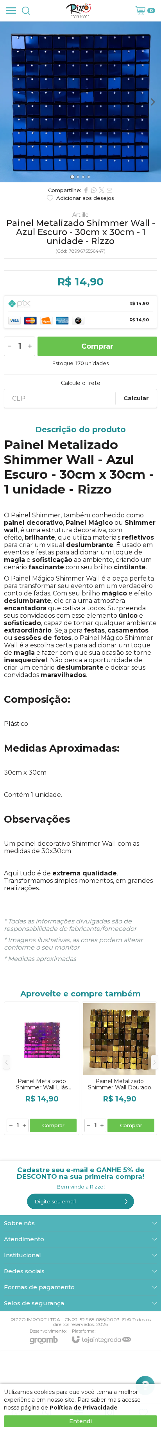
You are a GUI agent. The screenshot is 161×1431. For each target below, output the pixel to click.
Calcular (136, 398)
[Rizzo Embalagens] (78, 10)
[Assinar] (126, 1201)
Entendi (80, 1421)
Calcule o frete (80, 383)
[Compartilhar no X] (101, 190)
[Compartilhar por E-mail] (109, 190)
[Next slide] (152, 101)
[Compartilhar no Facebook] (86, 190)
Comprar (97, 346)
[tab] (72, 177)
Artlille (80, 214)
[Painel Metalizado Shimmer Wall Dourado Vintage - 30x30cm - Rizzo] (119, 1068)
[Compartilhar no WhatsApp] (94, 190)
